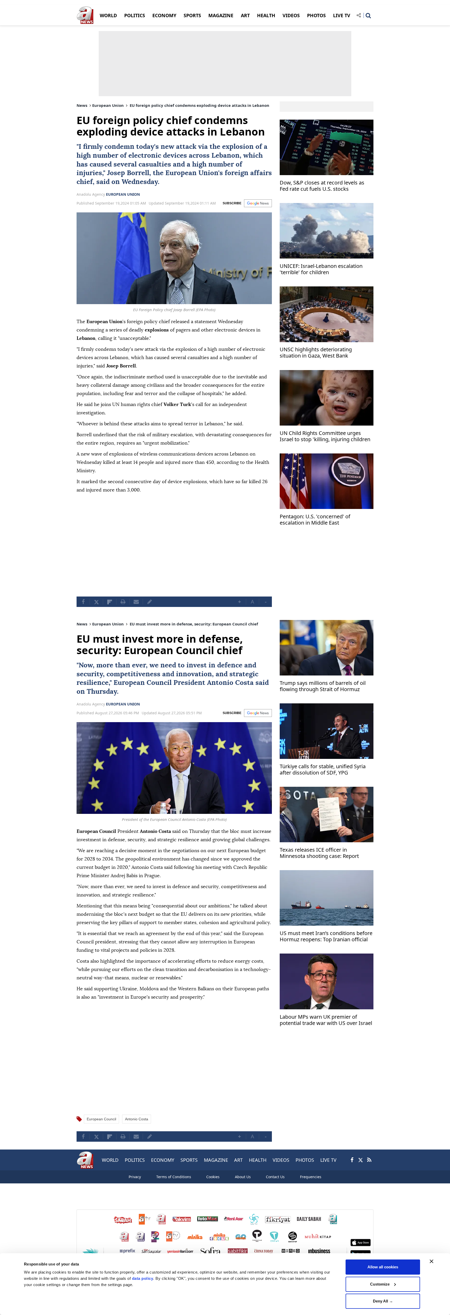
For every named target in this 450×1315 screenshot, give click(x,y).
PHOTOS (316, 15)
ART (245, 15)
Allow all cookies (382, 1267)
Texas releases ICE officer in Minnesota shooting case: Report (319, 853)
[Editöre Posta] (149, 602)
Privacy (135, 1176)
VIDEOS (291, 15)
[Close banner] (431, 1261)
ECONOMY (164, 15)
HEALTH (266, 15)
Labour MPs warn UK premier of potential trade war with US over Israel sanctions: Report (326, 1020)
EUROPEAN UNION (123, 194)
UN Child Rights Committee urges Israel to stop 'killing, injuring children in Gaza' (325, 437)
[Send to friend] (136, 602)
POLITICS (134, 15)
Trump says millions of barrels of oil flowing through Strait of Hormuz (323, 686)
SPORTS (192, 15)
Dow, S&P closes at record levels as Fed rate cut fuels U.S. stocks (322, 186)
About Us (243, 1176)
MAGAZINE (220, 15)
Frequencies (310, 1176)
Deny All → (383, 1301)
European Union (108, 105)
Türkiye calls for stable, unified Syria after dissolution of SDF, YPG (323, 769)
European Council (143, 682)
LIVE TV (341, 15)
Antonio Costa (230, 682)
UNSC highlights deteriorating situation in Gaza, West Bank (316, 353)
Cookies (213, 1176)
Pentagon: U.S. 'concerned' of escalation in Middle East (315, 519)
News (82, 105)
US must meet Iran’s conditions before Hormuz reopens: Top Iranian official (326, 936)
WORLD (108, 15)
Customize (380, 1284)
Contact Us (275, 1176)
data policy (142, 1278)
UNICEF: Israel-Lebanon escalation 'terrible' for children (321, 269)
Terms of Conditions (173, 1176)
